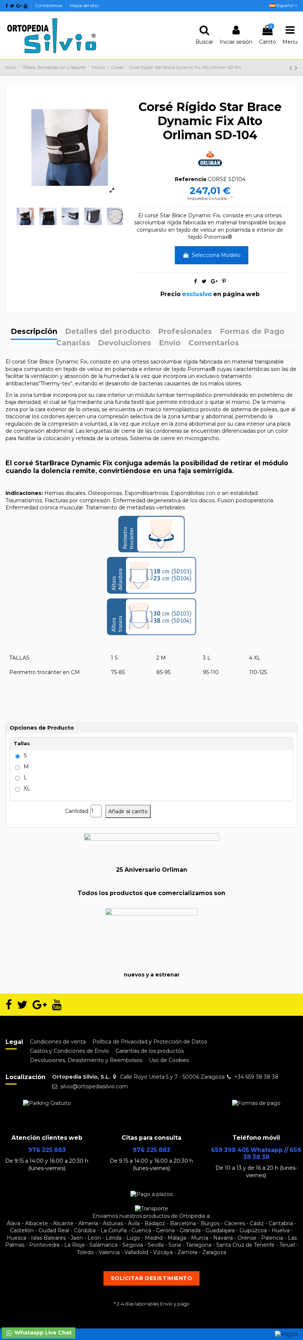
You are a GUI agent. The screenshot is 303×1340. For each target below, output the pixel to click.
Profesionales (185, 332)
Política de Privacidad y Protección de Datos (149, 1041)
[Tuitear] (204, 281)
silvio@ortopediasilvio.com (94, 1086)
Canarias (73, 343)
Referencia (190, 179)
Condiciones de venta (58, 1041)
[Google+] (214, 281)
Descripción (34, 332)
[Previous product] (292, 68)
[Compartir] (195, 281)
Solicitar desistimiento (152, 1278)
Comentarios (213, 343)
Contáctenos (49, 5)
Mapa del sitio (84, 5)
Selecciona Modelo (216, 255)
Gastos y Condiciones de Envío (69, 1051)
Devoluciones (124, 343)
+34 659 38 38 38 (256, 1076)
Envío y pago (175, 1304)
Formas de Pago (252, 332)
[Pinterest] (224, 281)
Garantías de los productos (150, 1051)
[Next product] (296, 68)
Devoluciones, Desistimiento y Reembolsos (86, 1060)
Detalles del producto (107, 332)
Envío (170, 343)
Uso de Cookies (169, 1060)
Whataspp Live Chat (42, 1332)
